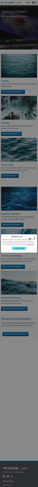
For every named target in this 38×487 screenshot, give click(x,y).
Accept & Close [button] (19, 248)
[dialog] (19, 243)
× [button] (34, 238)
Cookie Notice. (30, 244)
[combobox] (30, 238)
